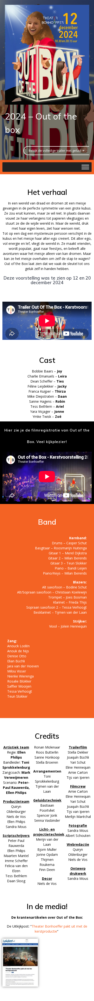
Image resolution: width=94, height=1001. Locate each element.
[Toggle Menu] (85, 167)
